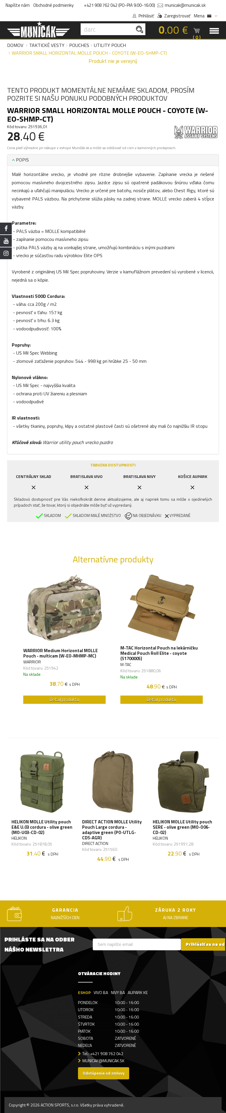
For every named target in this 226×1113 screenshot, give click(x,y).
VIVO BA (101, 992)
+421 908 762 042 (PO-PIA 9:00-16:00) (119, 5)
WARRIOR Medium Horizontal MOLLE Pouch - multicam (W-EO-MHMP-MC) (60, 653)
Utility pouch (110, 45)
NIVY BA (118, 992)
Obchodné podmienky (53, 5)
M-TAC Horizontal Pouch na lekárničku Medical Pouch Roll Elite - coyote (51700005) (159, 653)
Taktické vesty (46, 45)
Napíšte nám (18, 5)
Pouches (79, 45)
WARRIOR (32, 662)
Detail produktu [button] (64, 699)
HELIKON (19, 838)
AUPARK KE (138, 992)
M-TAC (125, 664)
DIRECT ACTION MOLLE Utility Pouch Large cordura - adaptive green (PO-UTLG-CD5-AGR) (112, 830)
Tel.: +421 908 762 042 (102, 1053)
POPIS (22, 159)
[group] (64, 641)
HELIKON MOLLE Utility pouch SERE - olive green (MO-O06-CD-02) (182, 827)
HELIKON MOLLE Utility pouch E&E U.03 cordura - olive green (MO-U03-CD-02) (41, 827)
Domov (15, 45)
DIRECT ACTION (95, 843)
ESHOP (84, 992)
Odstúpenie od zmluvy (103, 1073)
